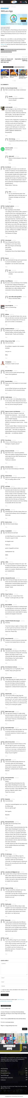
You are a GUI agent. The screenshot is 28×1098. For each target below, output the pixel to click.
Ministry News (3, 75)
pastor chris (3, 50)
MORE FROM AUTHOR (19, 67)
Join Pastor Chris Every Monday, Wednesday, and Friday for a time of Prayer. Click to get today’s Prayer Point (13, 1013)
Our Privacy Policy (14, 1060)
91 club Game (8, 854)
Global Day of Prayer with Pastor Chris (4, 77)
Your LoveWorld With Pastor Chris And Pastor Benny (15, 1018)
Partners (23, 49)
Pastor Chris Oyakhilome (6, 52)
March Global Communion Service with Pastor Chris (23, 77)
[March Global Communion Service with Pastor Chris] (23, 72)
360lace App (4, 44)
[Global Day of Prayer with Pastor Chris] (5, 72)
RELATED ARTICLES (8, 67)
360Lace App (7, 1008)
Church (18, 49)
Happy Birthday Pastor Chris (11, 1025)
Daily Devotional (4, 1068)
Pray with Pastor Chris (5, 1073)
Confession (3, 1079)
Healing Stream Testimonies (7, 1077)
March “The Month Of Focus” (13, 77)
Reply (6, 93)
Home (2, 6)
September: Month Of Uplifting (21, 59)
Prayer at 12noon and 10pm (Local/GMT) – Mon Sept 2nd (7, 60)
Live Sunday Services (10, 1022)
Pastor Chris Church (12, 50)
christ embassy (13, 49)
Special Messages (7, 6)
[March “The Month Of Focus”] (14, 72)
